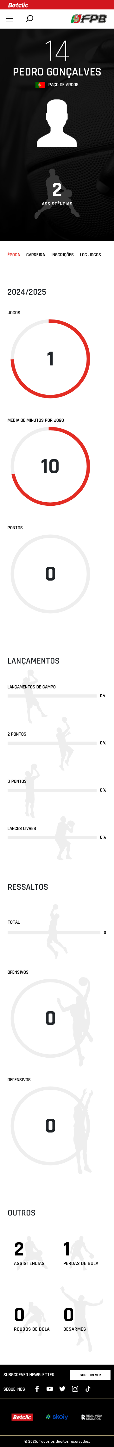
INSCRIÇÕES (62, 255)
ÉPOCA (14, 255)
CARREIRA (35, 255)
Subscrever (90, 1374)
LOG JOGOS (90, 255)
